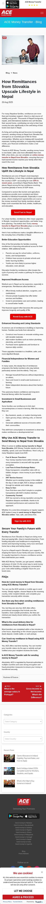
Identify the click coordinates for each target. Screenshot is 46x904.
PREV (8, 686)
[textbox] (23, 721)
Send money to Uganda (23, 844)
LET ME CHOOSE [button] (23, 891)
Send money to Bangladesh (23, 825)
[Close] (3, 3)
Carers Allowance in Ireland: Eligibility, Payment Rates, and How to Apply (28, 758)
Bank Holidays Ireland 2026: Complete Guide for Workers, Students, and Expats (28, 770)
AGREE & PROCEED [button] (23, 897)
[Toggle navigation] (42, 13)
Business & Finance (10, 677)
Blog (8, 73)
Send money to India (23, 842)
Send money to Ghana (23, 832)
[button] (41, 872)
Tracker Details (17, 902)
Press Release (24, 853)
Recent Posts (9, 750)
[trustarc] (38, 902)
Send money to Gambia (23, 827)
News (15, 73)
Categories (8, 715)
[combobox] (23, 721)
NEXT (38, 686)
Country (7, 732)
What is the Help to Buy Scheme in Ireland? (25, 782)
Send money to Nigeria (24, 830)
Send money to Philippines (23, 834)
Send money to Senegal (23, 837)
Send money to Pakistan (23, 823)
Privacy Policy (7, 902)
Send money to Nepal (23, 839)
